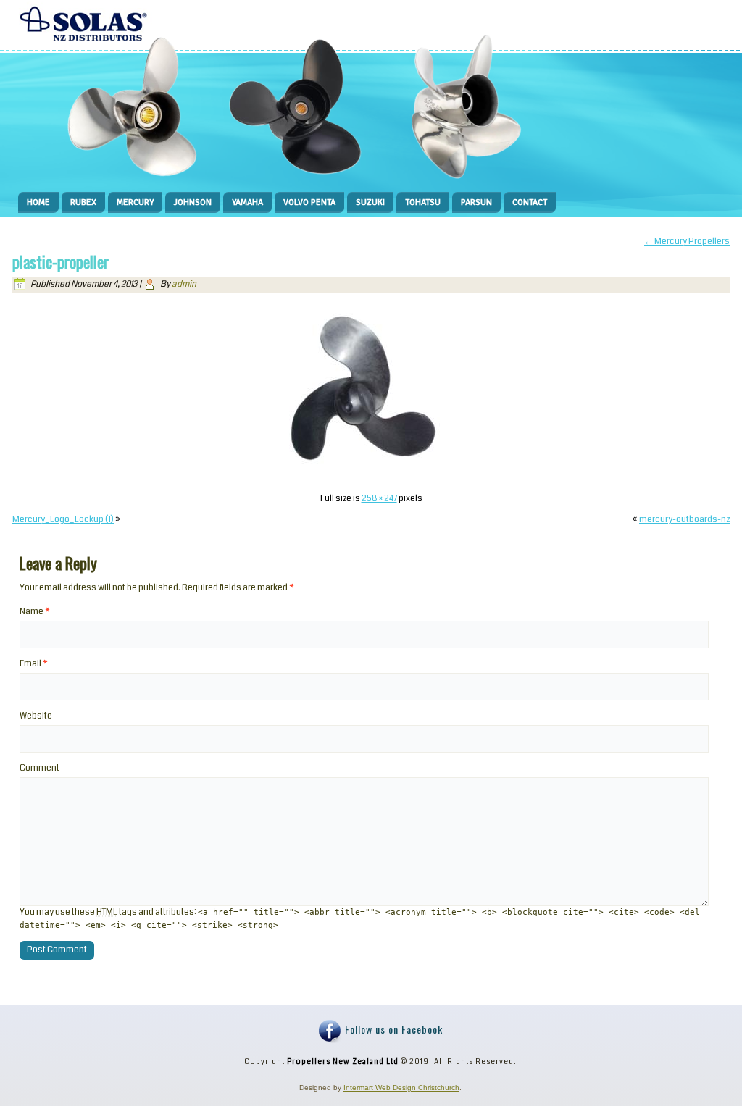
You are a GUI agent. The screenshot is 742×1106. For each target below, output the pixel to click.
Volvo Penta (309, 202)
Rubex (83, 202)
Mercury (135, 202)
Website (36, 716)
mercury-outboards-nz (684, 520)
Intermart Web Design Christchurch (401, 1088)
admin (184, 284)
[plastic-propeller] (371, 478)
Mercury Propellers (687, 241)
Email (34, 664)
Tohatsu (423, 202)
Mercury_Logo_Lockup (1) (63, 520)
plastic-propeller (60, 261)
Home (38, 202)
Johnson (193, 202)
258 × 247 (379, 499)
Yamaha (247, 202)
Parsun (476, 202)
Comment (39, 768)
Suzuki (370, 202)
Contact (529, 202)
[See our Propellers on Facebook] (330, 1031)
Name (35, 612)
